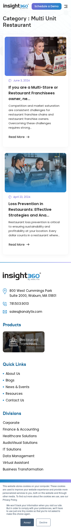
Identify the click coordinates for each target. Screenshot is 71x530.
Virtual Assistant (16, 462)
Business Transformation (23, 469)
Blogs (10, 380)
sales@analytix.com (25, 311)
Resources (14, 393)
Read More (17, 137)
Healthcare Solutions (20, 436)
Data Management (18, 456)
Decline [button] (43, 522)
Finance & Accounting (21, 429)
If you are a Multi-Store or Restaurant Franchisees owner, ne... (33, 93)
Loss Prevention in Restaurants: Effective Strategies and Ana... (30, 209)
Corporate (11, 422)
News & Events (17, 387)
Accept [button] (27, 522)
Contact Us (15, 400)
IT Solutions (12, 449)
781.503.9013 (19, 303)
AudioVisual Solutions (20, 442)
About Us (13, 373)
